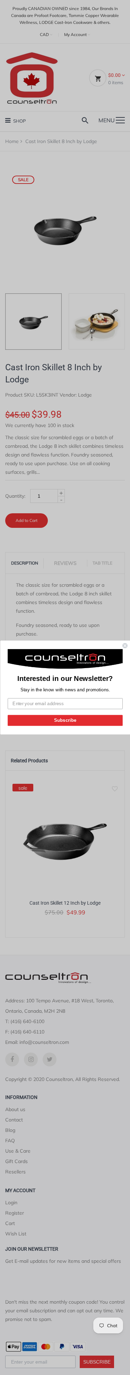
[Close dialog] (125, 646)
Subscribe (65, 720)
